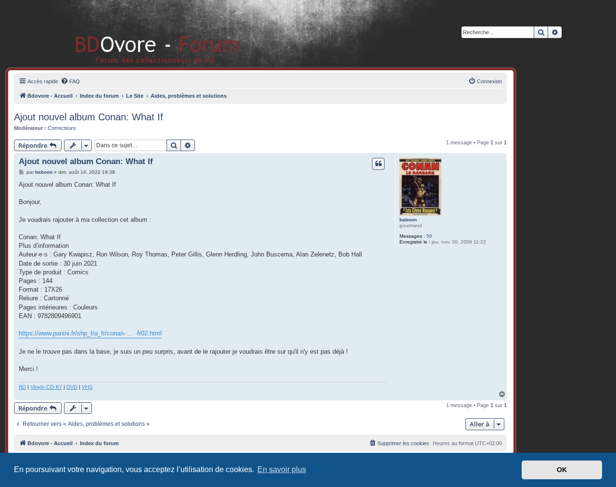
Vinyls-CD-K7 (46, 387)
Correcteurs (62, 128)
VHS (87, 387)
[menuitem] (70, 81)
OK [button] (562, 470)
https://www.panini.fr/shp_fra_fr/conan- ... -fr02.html (90, 333)
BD (22, 387)
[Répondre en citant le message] (378, 163)
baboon (408, 219)
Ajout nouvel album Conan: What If (88, 117)
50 (429, 236)
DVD (71, 387)
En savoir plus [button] (281, 469)
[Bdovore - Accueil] (143, 33)
